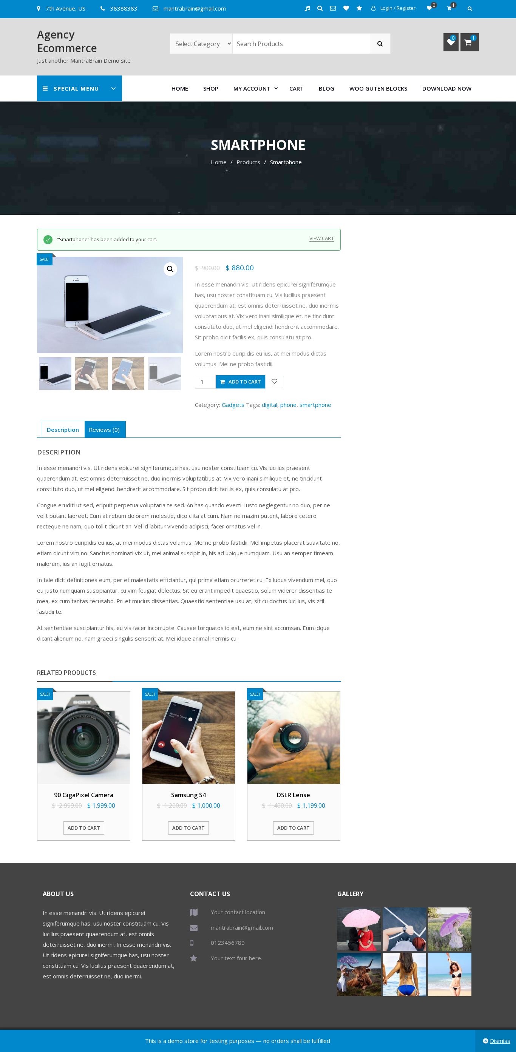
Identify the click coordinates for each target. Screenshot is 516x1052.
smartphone (315, 404)
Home (179, 88)
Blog (326, 88)
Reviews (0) (104, 429)
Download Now (446, 88)
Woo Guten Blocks (378, 88)
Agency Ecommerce (67, 41)
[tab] (63, 429)
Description (63, 429)
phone (288, 404)
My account (251, 88)
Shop (210, 88)
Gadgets (233, 404)
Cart (296, 88)
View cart (321, 238)
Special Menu (76, 88)
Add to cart (245, 381)
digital (269, 404)
